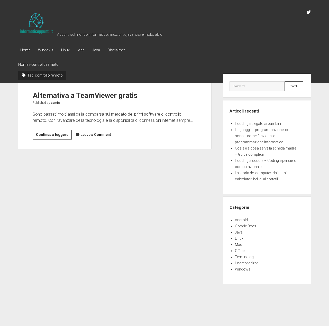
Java (96, 50)
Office (239, 251)
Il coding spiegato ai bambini (258, 124)
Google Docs (245, 226)
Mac (81, 50)
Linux (65, 50)
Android (241, 220)
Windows (45, 50)
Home (25, 50)
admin (55, 103)
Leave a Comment (95, 135)
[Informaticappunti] (36, 34)
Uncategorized (246, 263)
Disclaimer (116, 50)
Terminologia (246, 257)
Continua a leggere (54, 135)
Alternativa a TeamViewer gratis (85, 95)
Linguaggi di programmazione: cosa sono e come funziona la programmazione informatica (264, 136)
